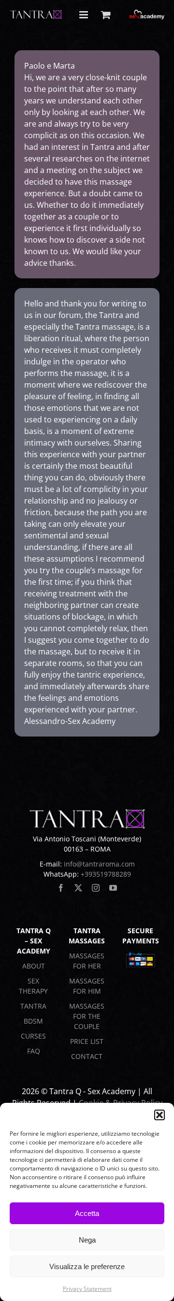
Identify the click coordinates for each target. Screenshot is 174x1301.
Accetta (87, 1213)
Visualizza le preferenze (87, 1266)
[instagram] (96, 888)
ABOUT (33, 965)
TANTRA (33, 1006)
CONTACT (86, 1056)
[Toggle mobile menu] (84, 15)
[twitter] (78, 888)
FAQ (33, 1050)
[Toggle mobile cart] (106, 15)
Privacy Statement (87, 1289)
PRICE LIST (86, 1041)
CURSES (33, 1036)
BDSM (33, 1021)
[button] (159, 1115)
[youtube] (113, 888)
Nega (87, 1240)
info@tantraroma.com (99, 863)
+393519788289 (106, 874)
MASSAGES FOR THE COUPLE (86, 1016)
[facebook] (61, 888)
